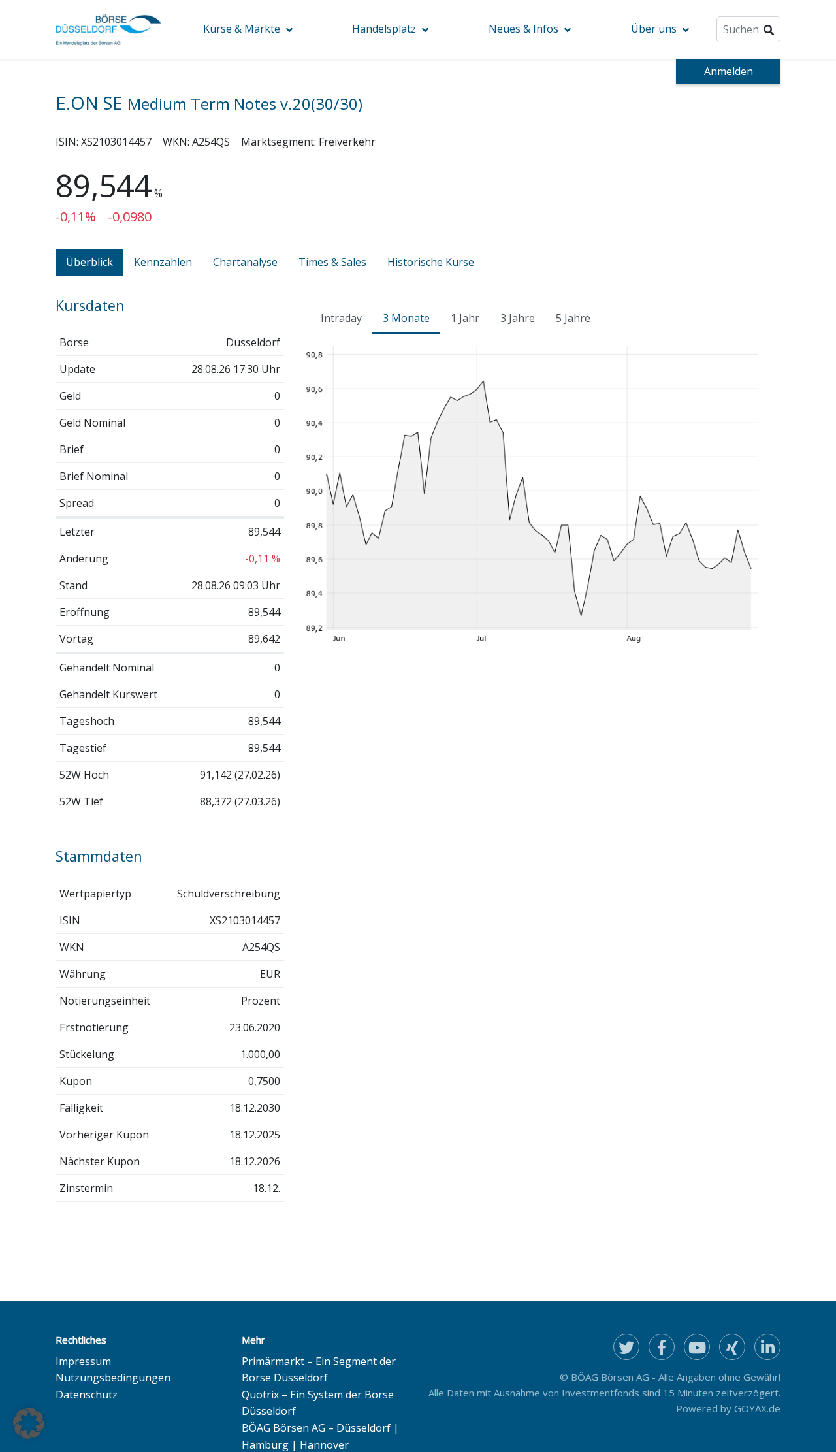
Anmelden (728, 71)
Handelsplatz (384, 29)
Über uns (654, 29)
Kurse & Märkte (241, 29)
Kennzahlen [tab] (163, 262)
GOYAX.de (757, 1408)
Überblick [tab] (89, 262)
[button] (28, 1423)
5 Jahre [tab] (573, 318)
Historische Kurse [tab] (430, 262)
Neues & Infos (523, 29)
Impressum (83, 1361)
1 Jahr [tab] (465, 318)
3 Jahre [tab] (517, 318)
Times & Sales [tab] (332, 262)
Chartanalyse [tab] (245, 262)
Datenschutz (87, 1394)
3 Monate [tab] (406, 318)
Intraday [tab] (341, 318)
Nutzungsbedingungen (113, 1377)
